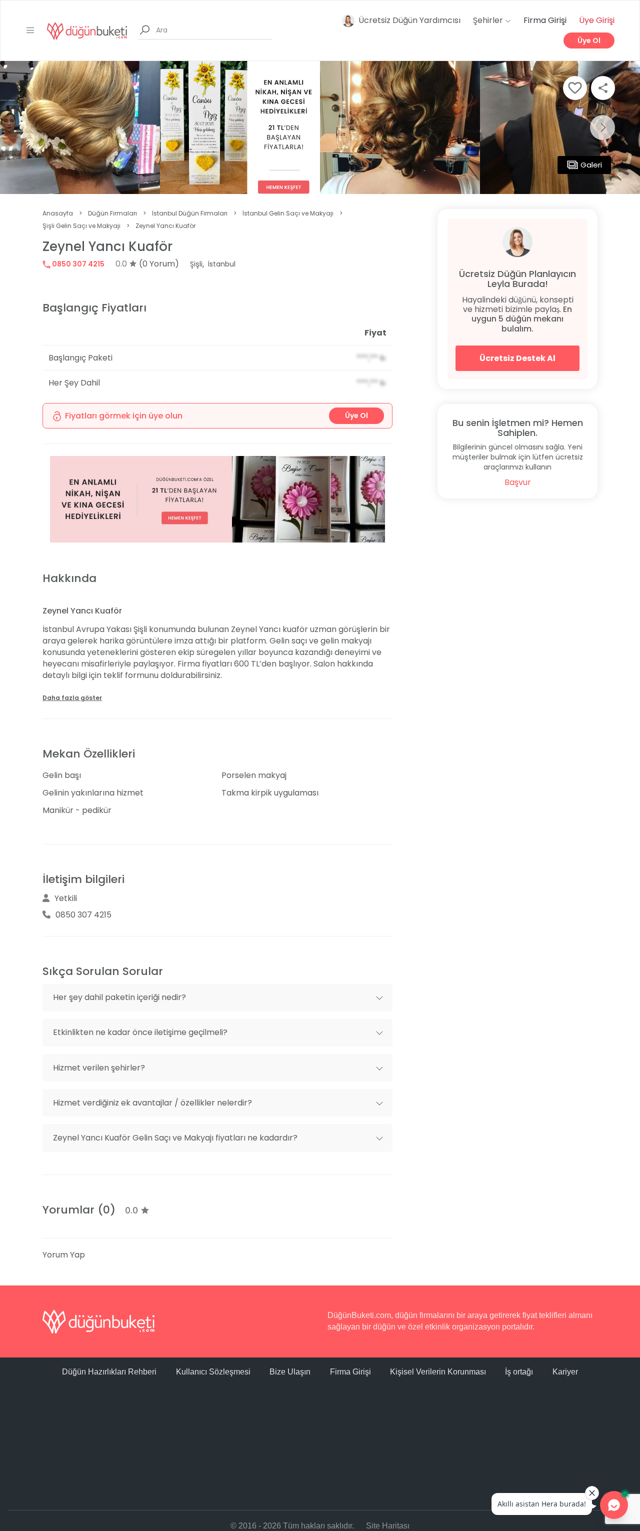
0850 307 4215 (77, 264)
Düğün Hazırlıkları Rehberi (109, 1372)
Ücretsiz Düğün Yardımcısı (409, 20)
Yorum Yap (63, 1254)
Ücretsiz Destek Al (518, 358)
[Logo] (87, 30)
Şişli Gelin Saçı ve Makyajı (81, 226)
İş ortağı (519, 1372)
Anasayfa (57, 213)
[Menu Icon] (31, 31)
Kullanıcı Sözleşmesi (213, 1372)
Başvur (517, 482)
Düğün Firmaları (112, 213)
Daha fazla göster (72, 698)
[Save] (575, 88)
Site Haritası (388, 1526)
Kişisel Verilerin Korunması (438, 1372)
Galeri (591, 165)
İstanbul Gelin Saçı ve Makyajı (288, 213)
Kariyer (565, 1372)
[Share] (603, 88)
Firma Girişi (545, 20)
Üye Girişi (596, 20)
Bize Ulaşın (290, 1372)
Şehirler (489, 20)
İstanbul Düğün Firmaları (190, 213)
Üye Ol (589, 41)
